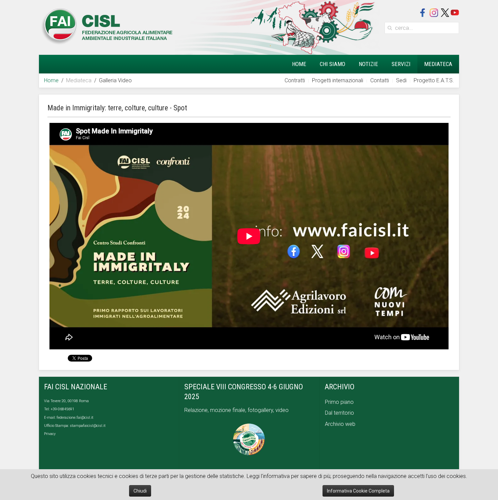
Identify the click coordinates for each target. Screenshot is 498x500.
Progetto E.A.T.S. (434, 80)
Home (299, 64)
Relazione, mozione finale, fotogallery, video (237, 410)
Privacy (50, 434)
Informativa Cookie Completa (358, 491)
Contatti (379, 80)
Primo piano (339, 402)
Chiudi (140, 491)
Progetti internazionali (337, 80)
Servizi (401, 64)
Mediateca (438, 64)
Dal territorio (339, 413)
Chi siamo (332, 64)
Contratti (295, 80)
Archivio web (340, 424)
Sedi (401, 80)
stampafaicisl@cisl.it (88, 425)
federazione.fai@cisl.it (75, 417)
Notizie (368, 64)
